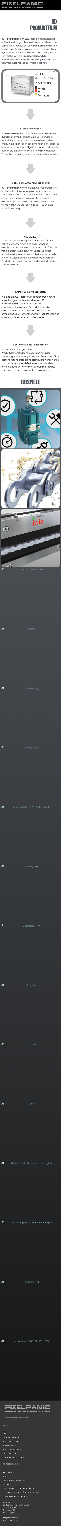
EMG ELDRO (30, 424)
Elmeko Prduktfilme (30, 780)
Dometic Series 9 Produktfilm (30, 839)
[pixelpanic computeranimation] (22, 4)
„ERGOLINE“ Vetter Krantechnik (30, 1018)
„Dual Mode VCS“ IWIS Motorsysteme (30, 958)
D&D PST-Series (30, 1374)
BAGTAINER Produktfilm (30, 1314)
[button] (30, 1488)
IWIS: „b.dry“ (31, 483)
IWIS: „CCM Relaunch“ (30, 543)
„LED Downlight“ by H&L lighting (30, 1136)
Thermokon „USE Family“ (30, 602)
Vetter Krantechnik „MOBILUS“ (31, 1255)
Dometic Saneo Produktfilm (31, 899)
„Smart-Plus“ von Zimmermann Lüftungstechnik (30, 1077)
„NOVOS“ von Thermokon (30, 1196)
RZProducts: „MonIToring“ (30, 721)
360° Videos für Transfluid (30, 661)
